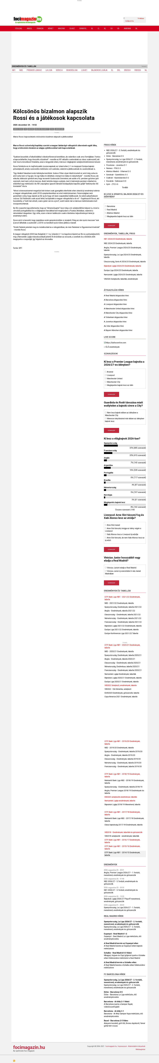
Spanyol (83, 28)
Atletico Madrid (113, 213)
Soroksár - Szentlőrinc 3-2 (117, 175)
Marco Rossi (18, 129)
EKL (118, 70)
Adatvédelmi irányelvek (136, 1046)
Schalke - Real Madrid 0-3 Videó (118, 953)
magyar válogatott (42, 129)
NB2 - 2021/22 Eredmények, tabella (119, 603)
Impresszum (122, 1046)
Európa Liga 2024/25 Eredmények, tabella (121, 270)
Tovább (125, 187)
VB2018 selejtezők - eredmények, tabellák (122, 836)
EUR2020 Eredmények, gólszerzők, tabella (122, 693)
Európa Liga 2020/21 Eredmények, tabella (122, 682)
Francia (40, 28)
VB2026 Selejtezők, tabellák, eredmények (121, 279)
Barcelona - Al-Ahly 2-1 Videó (116, 1001)
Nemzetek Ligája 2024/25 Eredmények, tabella (123, 275)
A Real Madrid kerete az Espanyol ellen (121, 943)
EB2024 (127, 70)
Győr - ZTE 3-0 (112, 184)
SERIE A (59, 70)
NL (136, 28)
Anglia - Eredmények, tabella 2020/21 (120, 659)
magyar (30, 129)
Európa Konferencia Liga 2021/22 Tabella (121, 633)
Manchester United (114, 378)
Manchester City (113, 382)
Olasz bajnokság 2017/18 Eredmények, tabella (123, 825)
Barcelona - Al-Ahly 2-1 (114, 1011)
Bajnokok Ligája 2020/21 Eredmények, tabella (123, 678)
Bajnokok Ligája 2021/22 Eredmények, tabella (123, 626)
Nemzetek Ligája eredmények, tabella (120, 801)
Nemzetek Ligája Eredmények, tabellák (120, 674)
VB (118, 28)
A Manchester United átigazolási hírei (119, 308)
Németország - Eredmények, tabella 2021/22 (123, 618)
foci (52, 129)
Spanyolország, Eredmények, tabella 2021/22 (123, 607)
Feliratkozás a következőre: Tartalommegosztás (14, 1061)
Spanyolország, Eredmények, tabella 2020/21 (123, 655)
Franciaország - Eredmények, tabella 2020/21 (123, 670)
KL (105, 28)
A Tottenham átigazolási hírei (115, 317)
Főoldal (18, 28)
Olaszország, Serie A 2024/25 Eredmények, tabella (125, 262)
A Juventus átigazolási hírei (115, 322)
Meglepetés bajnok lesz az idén (120, 216)
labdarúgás (59, 129)
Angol (29, 28)
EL (99, 28)
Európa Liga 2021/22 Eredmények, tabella (122, 629)
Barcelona (111, 206)
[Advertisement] (79, 47)
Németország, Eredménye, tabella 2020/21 (122, 666)
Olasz (72, 28)
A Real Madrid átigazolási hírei (116, 295)
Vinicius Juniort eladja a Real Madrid (121, 568)
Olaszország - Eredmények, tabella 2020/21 (123, 663)
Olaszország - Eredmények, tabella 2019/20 (123, 759)
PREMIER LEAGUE (34, 70)
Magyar (61, 28)
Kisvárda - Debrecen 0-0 (116, 181)
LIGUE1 (84, 70)
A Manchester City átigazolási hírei (118, 313)
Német (50, 28)
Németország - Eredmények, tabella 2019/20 (123, 763)
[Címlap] (27, 19)
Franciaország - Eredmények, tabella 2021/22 (123, 622)
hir (25, 129)
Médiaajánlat (140, 1049)
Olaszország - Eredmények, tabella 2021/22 (123, 614)
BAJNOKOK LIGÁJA (99, 70)
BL (92, 28)
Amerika (127, 28)
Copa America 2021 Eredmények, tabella (121, 697)
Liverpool (111, 375)
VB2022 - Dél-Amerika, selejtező (118, 689)
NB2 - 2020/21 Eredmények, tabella (119, 651)
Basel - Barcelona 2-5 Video (116, 1021)
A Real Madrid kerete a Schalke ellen (120, 962)
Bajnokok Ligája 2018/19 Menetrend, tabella (122, 804)
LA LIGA (49, 70)
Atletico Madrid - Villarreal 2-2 (118, 171)
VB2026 (137, 70)
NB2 (21, 70)
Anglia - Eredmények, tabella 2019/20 (120, 755)
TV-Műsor (141, 18)
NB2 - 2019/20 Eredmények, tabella (119, 748)
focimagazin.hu (29, 1047)
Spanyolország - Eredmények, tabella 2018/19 (123, 787)
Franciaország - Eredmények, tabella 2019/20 (123, 766)
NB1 (13, 70)
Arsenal (110, 372)
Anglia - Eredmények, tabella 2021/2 (119, 611)
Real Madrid (112, 210)
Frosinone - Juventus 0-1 (116, 165)
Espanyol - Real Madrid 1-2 (115, 934)
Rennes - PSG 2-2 (113, 168)
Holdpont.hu (129, 21)
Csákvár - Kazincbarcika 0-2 (117, 178)
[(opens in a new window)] (115, 342)
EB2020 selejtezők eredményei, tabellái (121, 797)
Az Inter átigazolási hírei (114, 326)
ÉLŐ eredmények (113, 347)
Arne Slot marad (113, 525)
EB (112, 28)
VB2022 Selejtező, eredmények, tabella (121, 685)
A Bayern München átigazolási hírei (118, 330)
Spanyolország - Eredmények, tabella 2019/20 (123, 751)
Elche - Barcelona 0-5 (115, 156)
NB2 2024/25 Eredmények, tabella (118, 243)
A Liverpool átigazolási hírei (115, 304)
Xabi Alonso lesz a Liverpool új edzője (122, 534)
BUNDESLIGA (71, 70)
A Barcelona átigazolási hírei (115, 300)
